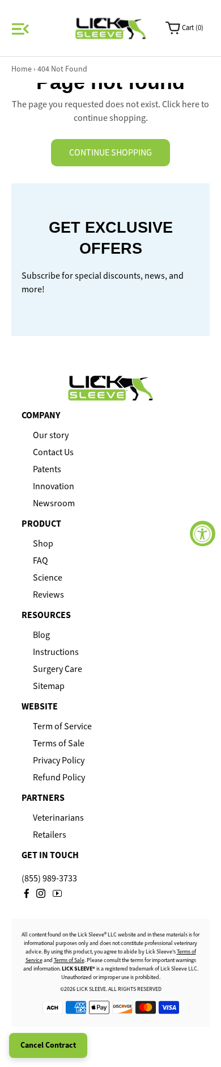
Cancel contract (48, 1045)
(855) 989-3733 (49, 878)
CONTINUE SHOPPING (110, 152)
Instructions (56, 652)
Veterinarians (58, 818)
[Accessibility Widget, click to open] (202, 534)
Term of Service (62, 726)
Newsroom (54, 503)
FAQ (40, 560)
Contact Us (53, 452)
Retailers (49, 835)
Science (47, 577)
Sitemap (49, 686)
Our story (51, 435)
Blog (41, 635)
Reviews (48, 594)
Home (21, 69)
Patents (47, 469)
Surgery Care (57, 669)
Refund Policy (59, 777)
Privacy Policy (58, 760)
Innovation (53, 486)
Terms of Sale (58, 743)
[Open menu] (18, 29)
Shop (43, 543)
